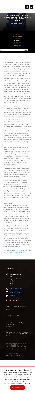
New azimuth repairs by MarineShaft (14, 323)
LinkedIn (12, 296)
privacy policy (14, 383)
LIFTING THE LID (17, 36)
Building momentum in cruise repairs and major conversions (17, 332)
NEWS (17, 34)
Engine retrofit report (13, 315)
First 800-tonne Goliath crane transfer (16, 306)
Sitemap (18, 355)
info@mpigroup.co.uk (16, 292)
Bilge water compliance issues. (16, 252)
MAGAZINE (17, 41)
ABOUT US (17, 45)
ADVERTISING (18, 43)
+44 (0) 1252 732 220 (16, 289)
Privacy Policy (10, 355)
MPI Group (15, 353)
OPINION (17, 38)
